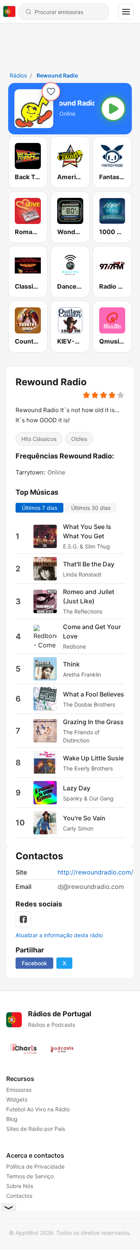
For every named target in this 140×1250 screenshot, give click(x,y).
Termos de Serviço (30, 1176)
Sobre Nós (19, 1186)
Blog (12, 1119)
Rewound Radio (57, 75)
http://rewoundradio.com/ (95, 872)
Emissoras (19, 1089)
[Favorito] (51, 91)
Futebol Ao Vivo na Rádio (38, 1109)
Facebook (34, 963)
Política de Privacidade (35, 1166)
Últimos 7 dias (39, 507)
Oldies (79, 438)
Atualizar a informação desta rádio (59, 935)
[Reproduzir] (113, 108)
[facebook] (23, 919)
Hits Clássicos (38, 438)
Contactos (19, 1195)
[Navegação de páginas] (126, 11)
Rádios (18, 75)
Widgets (16, 1099)
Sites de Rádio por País (35, 1128)
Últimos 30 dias (90, 507)
